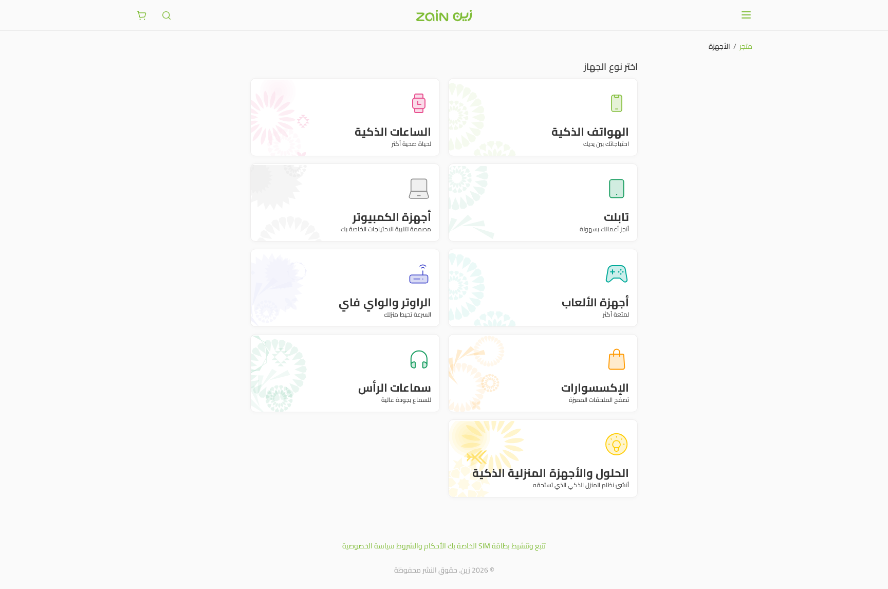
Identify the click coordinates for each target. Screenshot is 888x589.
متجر (745, 46)
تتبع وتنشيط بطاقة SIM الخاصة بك (497, 546)
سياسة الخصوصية (368, 546)
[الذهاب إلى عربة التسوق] (142, 15)
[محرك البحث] (166, 15)
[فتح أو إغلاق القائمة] (746, 15)
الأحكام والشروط (421, 546)
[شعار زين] (444, 15)
